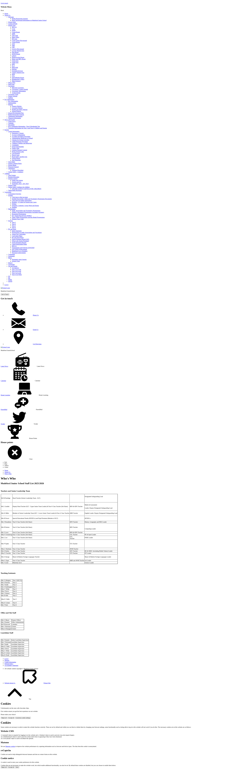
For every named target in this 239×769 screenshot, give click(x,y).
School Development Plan (16, 113)
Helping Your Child (18, 219)
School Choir (16, 261)
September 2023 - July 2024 (20, 183)
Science (10, 221)
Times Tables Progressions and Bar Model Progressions (28, 217)
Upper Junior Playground (19, 40)
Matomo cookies (10, 746)
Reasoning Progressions (19, 214)
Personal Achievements (19, 253)
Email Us (35, 329)
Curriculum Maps (17, 236)
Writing (14, 204)
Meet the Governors (18, 88)
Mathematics (12, 209)
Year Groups (12, 175)
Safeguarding (12, 103)
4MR (13, 34)
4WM (13, 30)
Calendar (11, 123)
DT (9, 276)
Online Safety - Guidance (15, 172)
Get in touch (4, 3)
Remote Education (13, 177)
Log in (6, 285)
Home (6, 13)
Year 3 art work (16, 269)
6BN (13, 64)
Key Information (9, 99)
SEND (10, 281)
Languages (11, 256)
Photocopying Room (18, 57)
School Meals (12, 165)
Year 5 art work (16, 273)
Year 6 (14, 227)
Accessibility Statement (11, 665)
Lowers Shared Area (18, 50)
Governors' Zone (13, 94)
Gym (13, 29)
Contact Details (12, 24)
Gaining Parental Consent (19, 150)
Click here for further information (22, 200)
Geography (11, 264)
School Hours (16, 158)
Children (7, 173)
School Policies (16, 111)
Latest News (12, 121)
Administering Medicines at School (22, 138)
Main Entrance (16, 81)
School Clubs (12, 185)
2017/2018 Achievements (19, 249)
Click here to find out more (20, 197)
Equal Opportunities (18, 146)
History (10, 263)
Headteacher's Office (18, 79)
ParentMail (4, 409)
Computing (11, 254)
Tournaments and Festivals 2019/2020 (23, 247)
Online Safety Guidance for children (19, 187)
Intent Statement (16, 231)
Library (14, 56)
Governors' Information (19, 91)
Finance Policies (17, 106)
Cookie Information (10, 662)
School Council (12, 178)
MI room (14, 39)
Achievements (16, 93)
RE (9, 278)
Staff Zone (11, 84)
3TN (13, 44)
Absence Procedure (17, 170)
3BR (13, 45)
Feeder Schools (12, 96)
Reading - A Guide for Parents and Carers (24, 202)
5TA (13, 76)
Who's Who (11, 82)
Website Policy (8, 664)
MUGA (14, 27)
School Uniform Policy (15, 163)
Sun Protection (16, 160)
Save (17, 767)
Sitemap (6, 660)
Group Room (16, 32)
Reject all (4, 718)
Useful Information (13, 131)
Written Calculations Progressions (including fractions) (28, 212)
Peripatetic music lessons (19, 259)
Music (10, 258)
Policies (10, 104)
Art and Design (12, 266)
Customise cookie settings (23, 718)
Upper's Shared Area (18, 72)
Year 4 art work (16, 271)
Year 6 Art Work (17, 274)
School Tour (11, 25)
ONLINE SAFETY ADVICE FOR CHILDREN (26, 189)
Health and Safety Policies (19, 109)
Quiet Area (15, 61)
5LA (13, 66)
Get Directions (37, 344)
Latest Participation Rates (19, 244)
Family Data (15, 148)
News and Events (9, 119)
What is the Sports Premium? (20, 241)
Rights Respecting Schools (20, 18)
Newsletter (11, 125)
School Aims (12, 22)
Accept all (11, 718)
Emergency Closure (18, 133)
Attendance (11, 168)
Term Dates (11, 162)
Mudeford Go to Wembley (20, 251)
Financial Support (13, 167)
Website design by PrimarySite (27, 683)
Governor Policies (17, 108)
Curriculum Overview (14, 194)
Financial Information (14, 118)
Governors (11, 86)
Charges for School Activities (20, 140)
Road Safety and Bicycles (19, 157)
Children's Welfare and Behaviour (22, 143)
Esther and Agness (17, 180)
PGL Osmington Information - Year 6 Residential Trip (24, 126)
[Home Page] (5, 288)
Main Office (15, 37)
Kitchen (14, 69)
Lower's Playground (18, 49)
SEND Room (16, 54)
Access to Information (18, 135)
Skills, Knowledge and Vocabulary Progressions (26, 210)
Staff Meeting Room (18, 77)
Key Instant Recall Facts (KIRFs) (22, 215)
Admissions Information (15, 116)
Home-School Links (18, 151)
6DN (13, 74)
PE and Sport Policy (18, 237)
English (10, 195)
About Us (7, 15)
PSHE (10, 279)
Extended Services (17, 71)
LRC (13, 47)
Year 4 (14, 224)
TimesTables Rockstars (15, 190)
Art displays (15, 268)
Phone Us (36, 315)
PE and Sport (12, 229)
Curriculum (7, 192)
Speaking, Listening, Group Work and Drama (25, 205)
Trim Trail (15, 35)
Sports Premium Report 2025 (20, 239)
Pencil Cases (15, 155)
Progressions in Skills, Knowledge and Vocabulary (27, 232)
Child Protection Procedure (20, 141)
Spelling (14, 207)
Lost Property (16, 153)
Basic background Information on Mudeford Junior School (29, 20)
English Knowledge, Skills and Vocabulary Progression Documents (32, 199)
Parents (6, 130)
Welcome (11, 17)
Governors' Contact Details (20, 89)
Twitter (3, 424)
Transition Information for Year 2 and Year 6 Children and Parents (27, 128)
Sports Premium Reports (19, 242)
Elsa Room (15, 52)
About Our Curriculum (18, 234)
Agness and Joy (16, 182)
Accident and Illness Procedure (21, 136)
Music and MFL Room (18, 59)
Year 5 (14, 226)
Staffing (10, 98)
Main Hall (15, 67)
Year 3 (14, 222)
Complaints (15, 145)
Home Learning (5, 395)
